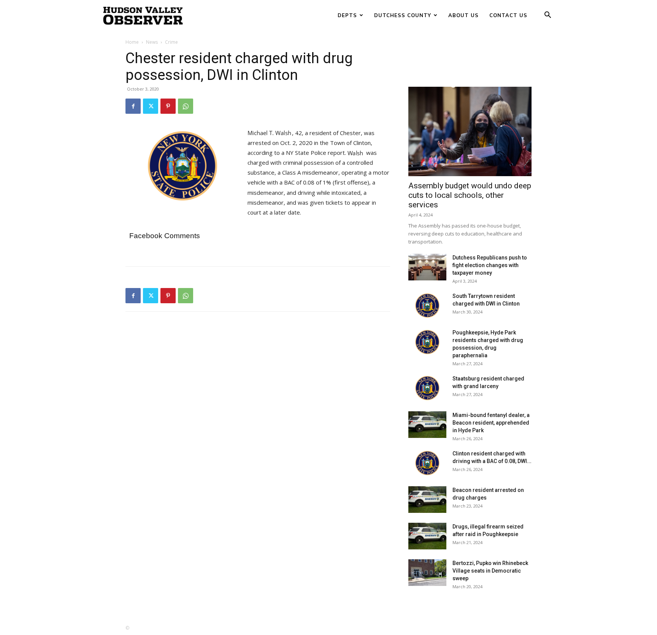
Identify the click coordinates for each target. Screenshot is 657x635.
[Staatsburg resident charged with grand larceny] (427, 388)
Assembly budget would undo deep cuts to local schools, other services (469, 195)
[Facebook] (133, 106)
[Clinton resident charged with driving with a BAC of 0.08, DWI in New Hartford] (427, 463)
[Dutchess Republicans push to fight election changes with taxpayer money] (427, 267)
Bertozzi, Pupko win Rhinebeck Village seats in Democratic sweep (490, 570)
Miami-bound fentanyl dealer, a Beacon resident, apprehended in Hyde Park (491, 422)
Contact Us (508, 15)
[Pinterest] (168, 106)
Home (132, 42)
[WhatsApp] (185, 106)
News (152, 42)
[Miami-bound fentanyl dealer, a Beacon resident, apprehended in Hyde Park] (427, 424)
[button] (547, 15)
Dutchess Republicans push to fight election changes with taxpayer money (489, 265)
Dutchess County (402, 15)
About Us (463, 15)
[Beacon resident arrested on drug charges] (427, 499)
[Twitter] (150, 106)
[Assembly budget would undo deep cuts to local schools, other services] (470, 131)
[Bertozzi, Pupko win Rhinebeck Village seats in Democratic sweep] (427, 572)
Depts (347, 15)
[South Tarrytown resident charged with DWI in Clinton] (427, 305)
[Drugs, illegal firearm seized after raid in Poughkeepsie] (427, 536)
